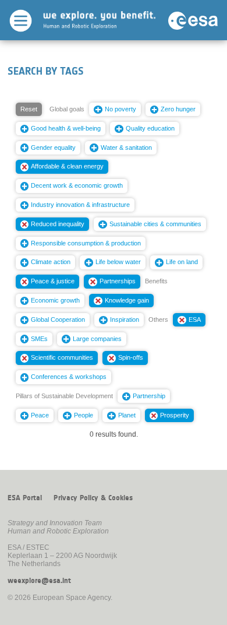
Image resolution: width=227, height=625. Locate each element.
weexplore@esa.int (39, 580)
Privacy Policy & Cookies (93, 498)
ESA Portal (25, 498)
